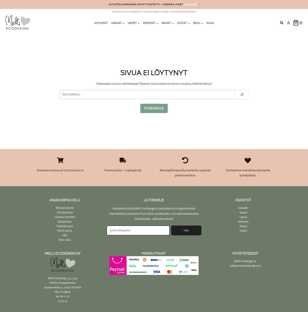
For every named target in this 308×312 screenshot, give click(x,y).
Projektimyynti (64, 226)
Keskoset (243, 221)
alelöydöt (191, 4)
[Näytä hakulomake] (281, 23)
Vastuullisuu (64, 221)
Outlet (243, 230)
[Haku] (242, 95)
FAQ (64, 235)
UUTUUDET (101, 22)
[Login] (289, 23)
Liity (186, 230)
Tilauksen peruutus (64, 217)
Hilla (210, 22)
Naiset (243, 226)
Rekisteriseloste (65, 207)
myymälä (72, 278)
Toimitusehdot (65, 212)
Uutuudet (243, 207)
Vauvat (243, 212)
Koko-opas (64, 239)
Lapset (243, 217)
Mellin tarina (64, 230)
